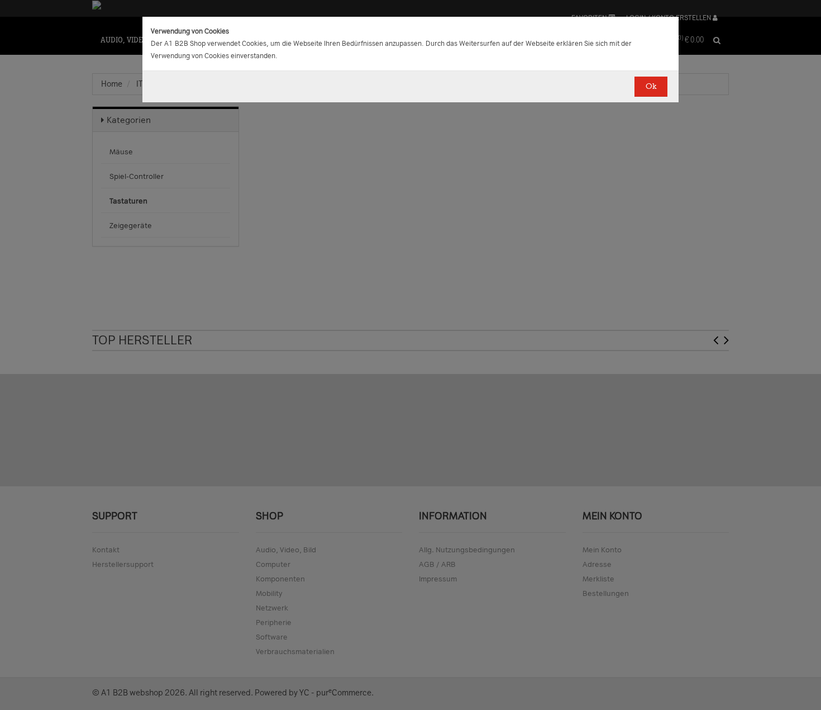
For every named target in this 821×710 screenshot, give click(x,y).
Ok (651, 86)
